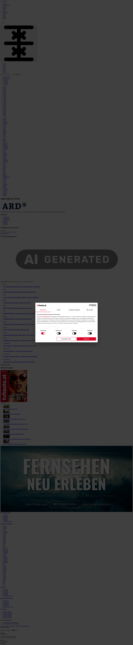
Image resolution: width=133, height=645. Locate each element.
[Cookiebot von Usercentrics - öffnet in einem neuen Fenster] (90, 305)
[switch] (59, 333)
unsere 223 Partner (46, 316)
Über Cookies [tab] (90, 310)
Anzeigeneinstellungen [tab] (74, 310)
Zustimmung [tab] (43, 310)
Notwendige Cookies (66, 339)
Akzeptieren (86, 339)
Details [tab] (58, 310)
